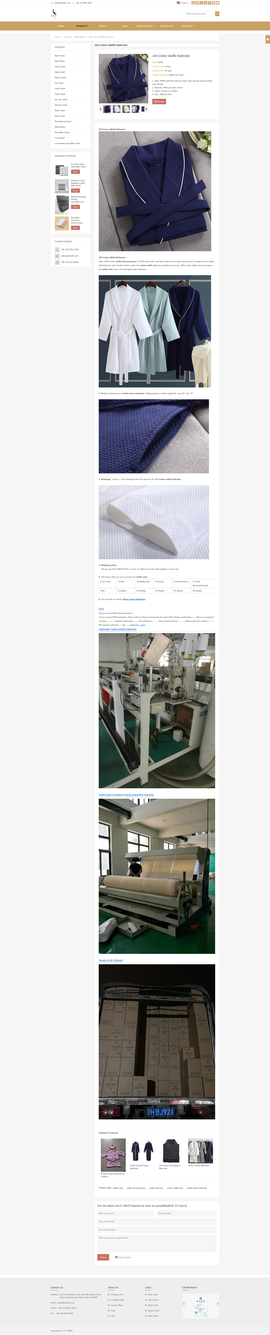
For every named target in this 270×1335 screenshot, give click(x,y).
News (102, 26)
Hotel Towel (60, 88)
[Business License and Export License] (201, 1306)
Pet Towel (59, 83)
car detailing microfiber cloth (67, 143)
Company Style (117, 1300)
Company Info (117, 1294)
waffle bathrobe (156, 1188)
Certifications (189, 1287)
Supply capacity (159, 75)
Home (61, 26)
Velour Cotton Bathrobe (134, 599)
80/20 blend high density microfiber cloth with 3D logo (78, 199)
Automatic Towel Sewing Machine (117, 629)
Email (159, 101)
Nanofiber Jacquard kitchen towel (77, 220)
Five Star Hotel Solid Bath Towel (78, 165)
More (75, 172)
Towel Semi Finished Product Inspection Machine (126, 794)
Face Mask (60, 138)
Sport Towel (60, 94)
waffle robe (118, 1188)
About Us (187, 26)
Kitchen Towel (61, 105)
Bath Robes (80, 37)
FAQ (101, 608)
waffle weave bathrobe (197, 1188)
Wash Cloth (60, 72)
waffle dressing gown (136, 1188)
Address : (55, 1294)
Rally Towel (60, 110)
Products (81, 26)
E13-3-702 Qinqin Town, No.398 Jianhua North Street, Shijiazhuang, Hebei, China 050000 (80, 1295)
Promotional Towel (63, 121)
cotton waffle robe (175, 1188)
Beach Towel (60, 77)
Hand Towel (60, 66)
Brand (155, 62)
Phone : (54, 1308)
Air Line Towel (61, 99)
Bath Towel (60, 56)
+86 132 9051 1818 (83, 3)
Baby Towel (60, 116)
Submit (103, 1257)
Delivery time (158, 70)
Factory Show (144, 26)
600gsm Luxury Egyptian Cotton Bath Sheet (78, 183)
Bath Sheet (60, 61)
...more (142, 625)
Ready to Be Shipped (111, 960)
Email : (54, 1303)
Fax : (53, 1313)
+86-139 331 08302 (70, 262)
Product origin (159, 66)
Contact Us (166, 26)
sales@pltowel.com (62, 3)
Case (124, 26)
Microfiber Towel (62, 132)
